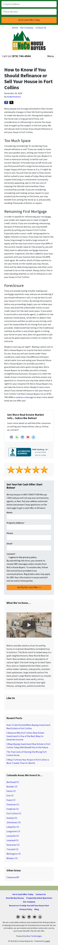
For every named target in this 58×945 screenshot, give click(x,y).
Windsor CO (12, 858)
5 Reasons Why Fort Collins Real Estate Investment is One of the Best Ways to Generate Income (25, 736)
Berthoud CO (12, 782)
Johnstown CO (13, 822)
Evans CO (10, 800)
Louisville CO (12, 835)
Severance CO (12, 844)
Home (15, 27)
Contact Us (40, 27)
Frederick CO (12, 809)
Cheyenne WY (12, 877)
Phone (10, 533)
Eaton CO (11, 791)
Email (10, 543)
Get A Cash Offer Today (22, 894)
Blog (36, 909)
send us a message (25, 397)
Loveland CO (12, 840)
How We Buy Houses (15, 898)
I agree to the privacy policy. (23, 557)
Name (9, 512)
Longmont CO (13, 831)
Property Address (16, 522)
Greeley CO (11, 818)
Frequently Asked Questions (39, 898)
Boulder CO (11, 786)
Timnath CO (12, 849)
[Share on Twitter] (11, 102)
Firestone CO (12, 804)
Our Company (26, 27)
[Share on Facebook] (6, 102)
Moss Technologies (34, 936)
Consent (11, 554)
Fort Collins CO (13, 813)
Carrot (47, 941)
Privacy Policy (25, 909)
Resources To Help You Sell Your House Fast (29, 905)
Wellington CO (13, 853)
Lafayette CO (12, 827)
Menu (50, 56)
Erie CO (10, 795)
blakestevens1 (14, 96)
